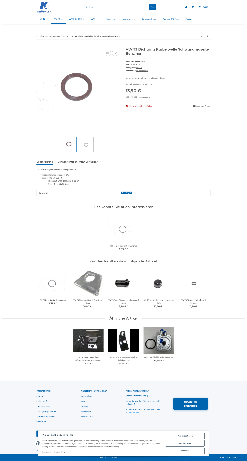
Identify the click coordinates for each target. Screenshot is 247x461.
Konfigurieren (185, 443)
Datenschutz (59, 452)
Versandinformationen (45, 416)
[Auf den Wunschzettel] (115, 53)
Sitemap (84, 406)
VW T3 (139, 67)
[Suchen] (152, 7)
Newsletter (41, 421)
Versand (146, 97)
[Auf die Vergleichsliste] (108, 53)
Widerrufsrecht (87, 416)
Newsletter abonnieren (190, 404)
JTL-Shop (232, 457)
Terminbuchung (43, 406)
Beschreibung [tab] (44, 161)
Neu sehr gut (126, 193)
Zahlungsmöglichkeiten (46, 411)
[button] (186, 7)
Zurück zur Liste (44, 36)
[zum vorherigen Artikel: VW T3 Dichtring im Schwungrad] (202, 36)
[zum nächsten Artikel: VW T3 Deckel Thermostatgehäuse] (208, 36)
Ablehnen (185, 450)
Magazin (189, 19)
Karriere (39, 396)
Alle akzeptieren (185, 436)
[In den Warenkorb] (38, 45)
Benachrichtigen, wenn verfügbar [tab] (78, 161)
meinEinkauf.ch (42, 401)
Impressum (47, 452)
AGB (83, 401)
